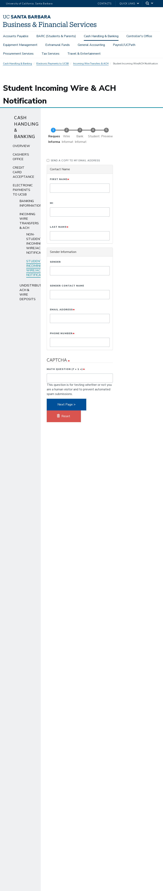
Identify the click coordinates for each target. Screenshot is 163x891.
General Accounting (91, 45)
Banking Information (30, 203)
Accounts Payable (15, 36)
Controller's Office (139, 36)
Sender (55, 261)
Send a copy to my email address (75, 160)
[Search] (149, 3)
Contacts (104, 3)
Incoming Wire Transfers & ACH (91, 63)
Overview (21, 146)
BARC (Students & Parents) (56, 36)
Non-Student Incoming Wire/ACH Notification (37, 243)
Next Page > (66, 404)
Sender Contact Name (67, 285)
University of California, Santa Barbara (29, 3)
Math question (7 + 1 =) (65, 369)
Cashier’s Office (21, 156)
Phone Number (61, 333)
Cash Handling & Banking (101, 36)
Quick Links (127, 3)
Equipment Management (20, 45)
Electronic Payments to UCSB (52, 63)
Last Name (58, 226)
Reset (65, 416)
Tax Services (50, 53)
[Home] (49, 26)
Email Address (61, 309)
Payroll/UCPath (124, 45)
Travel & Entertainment (84, 53)
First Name (58, 179)
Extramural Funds (57, 45)
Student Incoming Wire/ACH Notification (37, 268)
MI (51, 203)
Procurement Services (18, 53)
